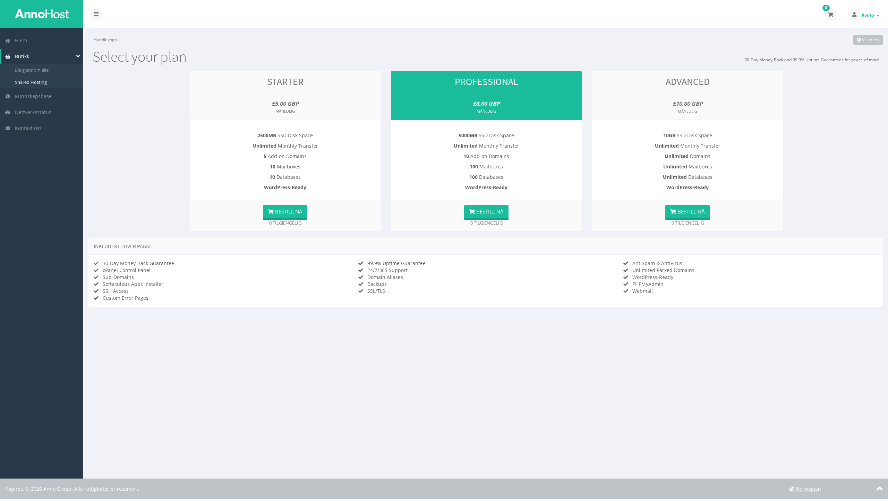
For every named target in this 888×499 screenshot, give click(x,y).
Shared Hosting (31, 82)
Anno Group (41, 14)
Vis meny (870, 40)
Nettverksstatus (31, 112)
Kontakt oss (27, 128)
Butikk (20, 56)
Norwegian (807, 488)
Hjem (19, 40)
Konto (869, 15)
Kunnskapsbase (32, 96)
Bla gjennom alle (32, 70)
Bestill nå (288, 211)
